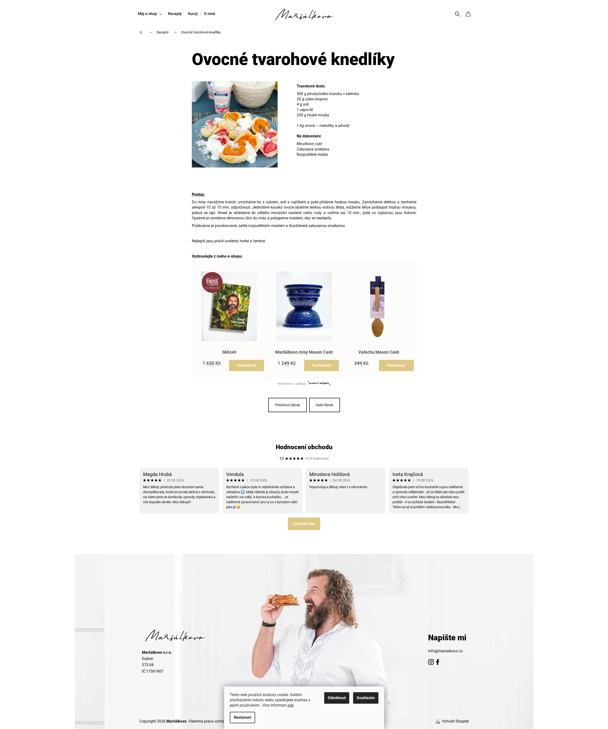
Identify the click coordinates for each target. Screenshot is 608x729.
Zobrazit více (304, 523)
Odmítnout (337, 698)
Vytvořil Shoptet (455, 721)
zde (291, 705)
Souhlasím (366, 698)
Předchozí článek (287, 405)
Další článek (324, 405)
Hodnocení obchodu (304, 447)
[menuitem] (150, 13)
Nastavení (242, 717)
